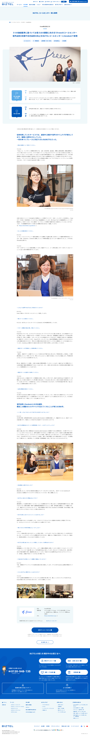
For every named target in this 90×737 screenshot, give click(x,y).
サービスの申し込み (62, 712)
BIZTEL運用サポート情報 (78, 707)
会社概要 (42, 1)
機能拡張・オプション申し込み (79, 711)
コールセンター (27, 40)
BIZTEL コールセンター (51, 620)
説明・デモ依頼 (49, 672)
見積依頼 (76, 672)
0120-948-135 (75, 1)
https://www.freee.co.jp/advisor (27, 225)
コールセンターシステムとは (48, 708)
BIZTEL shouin (14, 712)
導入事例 (26, 4)
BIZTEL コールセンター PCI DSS (17, 706)
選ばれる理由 (32, 4)
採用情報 (48, 1)
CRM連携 (64, 40)
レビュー (39, 4)
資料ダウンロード (49, 661)
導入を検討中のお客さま (47, 4)
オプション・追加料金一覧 (78, 709)
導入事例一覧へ (44, 642)
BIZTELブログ (58, 4)
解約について (76, 718)
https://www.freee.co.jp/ (50, 615)
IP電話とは (44, 710)
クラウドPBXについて (30, 712)
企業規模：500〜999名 (46, 40)
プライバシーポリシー (55, 726)
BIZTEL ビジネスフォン (15, 710)
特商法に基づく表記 (65, 726)
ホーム (5, 702)
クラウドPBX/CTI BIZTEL (15, 22)
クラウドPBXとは (45, 704)
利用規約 (48, 726)
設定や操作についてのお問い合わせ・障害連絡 (80, 715)
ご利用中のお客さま (56, 1)
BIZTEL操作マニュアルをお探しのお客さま (80, 705)
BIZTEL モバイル (14, 708)
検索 (64, 1)
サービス (19, 4)
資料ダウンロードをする (44, 630)
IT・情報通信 (36, 40)
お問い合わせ (67, 4)
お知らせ (36, 1)
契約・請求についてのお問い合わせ (80, 713)
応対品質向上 (57, 40)
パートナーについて (75, 726)
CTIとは (43, 706)
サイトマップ (36, 726)
